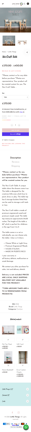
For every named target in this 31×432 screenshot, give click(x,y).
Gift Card (20, 344)
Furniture (20, 309)
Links (3, 401)
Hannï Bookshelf (7, 370)
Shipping (15, 166)
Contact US (5, 395)
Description (15, 158)
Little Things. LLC (7, 389)
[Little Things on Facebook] (12, 413)
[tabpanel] (15, 20)
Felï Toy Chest (7, 344)
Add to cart (8, 365)
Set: (3, 93)
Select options (8, 339)
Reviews (15, 162)
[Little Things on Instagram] (19, 413)
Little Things (18, 307)
